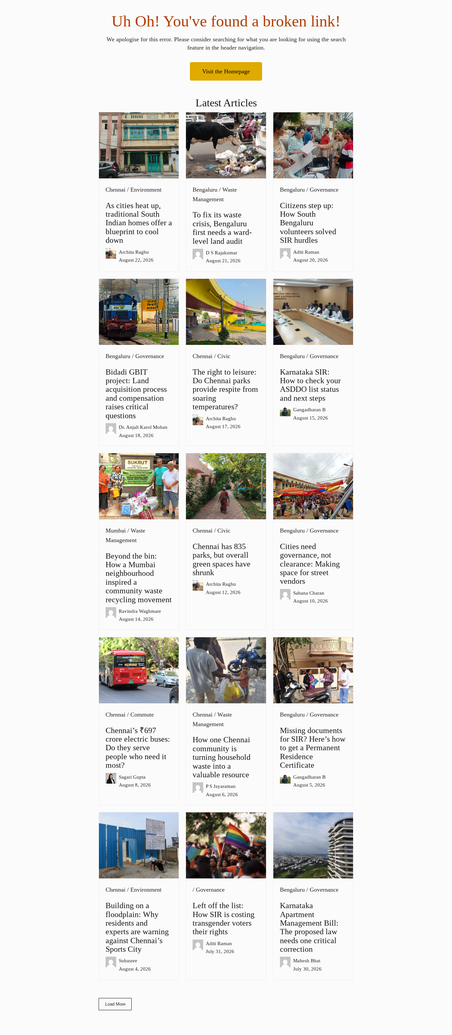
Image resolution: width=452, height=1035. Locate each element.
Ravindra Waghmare (140, 611)
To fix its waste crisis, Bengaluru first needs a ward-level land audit (222, 227)
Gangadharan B (309, 409)
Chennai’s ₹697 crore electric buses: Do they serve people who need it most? (138, 748)
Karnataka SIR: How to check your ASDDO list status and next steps (310, 385)
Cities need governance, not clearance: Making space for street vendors (310, 564)
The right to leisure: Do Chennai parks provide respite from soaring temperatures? (225, 389)
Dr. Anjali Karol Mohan (143, 427)
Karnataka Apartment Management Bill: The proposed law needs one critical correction (309, 927)
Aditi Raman (306, 252)
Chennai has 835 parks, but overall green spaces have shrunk (221, 559)
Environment (145, 189)
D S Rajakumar (221, 252)
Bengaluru (205, 189)
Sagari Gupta (132, 777)
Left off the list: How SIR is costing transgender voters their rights (223, 918)
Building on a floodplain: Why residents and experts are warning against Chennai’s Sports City (137, 927)
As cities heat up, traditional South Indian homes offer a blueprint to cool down (139, 223)
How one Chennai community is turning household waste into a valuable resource (221, 757)
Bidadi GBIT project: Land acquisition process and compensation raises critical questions (136, 394)
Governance (324, 189)
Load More (115, 1004)
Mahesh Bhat (306, 960)
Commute (142, 714)
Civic (223, 356)
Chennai (115, 189)
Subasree (128, 960)
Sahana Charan (308, 593)
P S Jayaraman (221, 786)
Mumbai (116, 530)
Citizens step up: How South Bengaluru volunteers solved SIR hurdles (308, 223)
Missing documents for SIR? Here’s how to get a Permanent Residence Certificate (312, 748)
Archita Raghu (134, 252)
